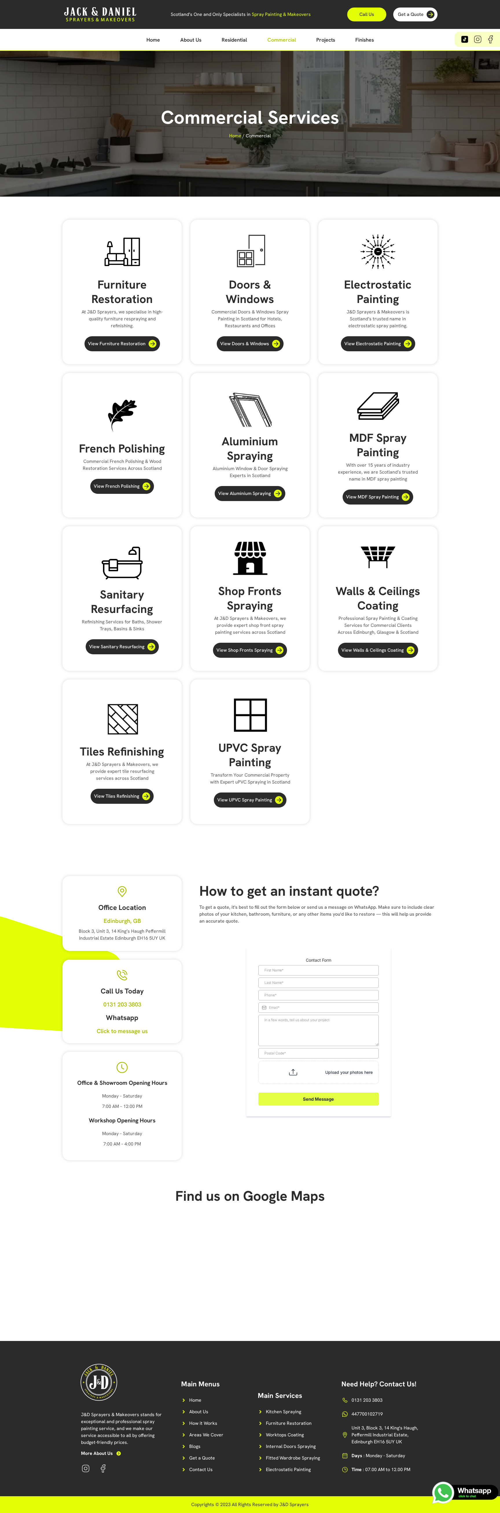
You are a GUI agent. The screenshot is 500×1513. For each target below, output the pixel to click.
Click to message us (122, 1031)
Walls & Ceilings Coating (378, 598)
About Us (190, 39)
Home (153, 39)
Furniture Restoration (122, 291)
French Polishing (122, 448)
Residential (234, 39)
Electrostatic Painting (377, 291)
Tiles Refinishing (122, 751)
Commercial (281, 39)
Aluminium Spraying (250, 448)
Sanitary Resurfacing (122, 601)
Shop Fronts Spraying (250, 598)
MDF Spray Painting (378, 445)
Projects (325, 39)
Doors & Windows (250, 291)
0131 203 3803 (122, 1004)
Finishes (364, 39)
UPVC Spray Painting (249, 755)
